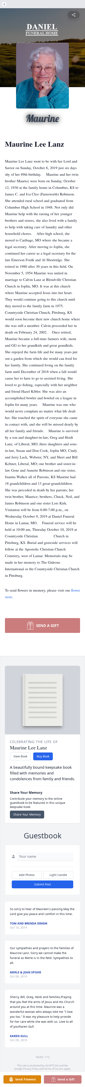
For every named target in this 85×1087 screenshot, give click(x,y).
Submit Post (42, 884)
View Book (20, 756)
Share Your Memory (27, 814)
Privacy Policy (31, 1069)
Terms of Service (53, 1069)
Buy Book (43, 756)
